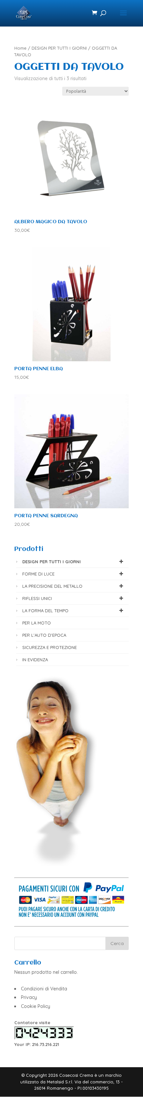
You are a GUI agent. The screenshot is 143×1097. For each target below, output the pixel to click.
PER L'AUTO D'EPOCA (44, 635)
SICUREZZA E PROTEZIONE (49, 647)
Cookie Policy (35, 1006)
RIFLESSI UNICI (37, 598)
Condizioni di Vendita (44, 989)
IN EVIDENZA (35, 659)
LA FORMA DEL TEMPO (45, 610)
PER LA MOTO (36, 622)
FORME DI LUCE (38, 573)
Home (20, 48)
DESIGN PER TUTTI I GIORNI (59, 48)
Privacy (29, 997)
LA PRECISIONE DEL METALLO (52, 586)
